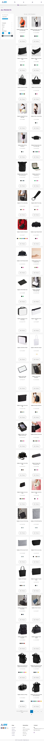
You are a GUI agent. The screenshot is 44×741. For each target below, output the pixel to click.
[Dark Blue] (22, 36)
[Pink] (36, 93)
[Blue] (21, 93)
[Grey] (22, 65)
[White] (35, 354)
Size (2, 28)
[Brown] (24, 93)
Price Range (4, 30)
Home (2, 7)
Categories (4, 23)
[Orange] (25, 238)
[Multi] (21, 238)
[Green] (23, 36)
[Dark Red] (24, 643)
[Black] (20, 36)
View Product (22, 41)
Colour (3, 26)
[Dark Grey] (21, 527)
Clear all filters (5, 18)
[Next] (31, 714)
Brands (3, 24)
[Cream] (22, 209)
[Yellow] (25, 672)
